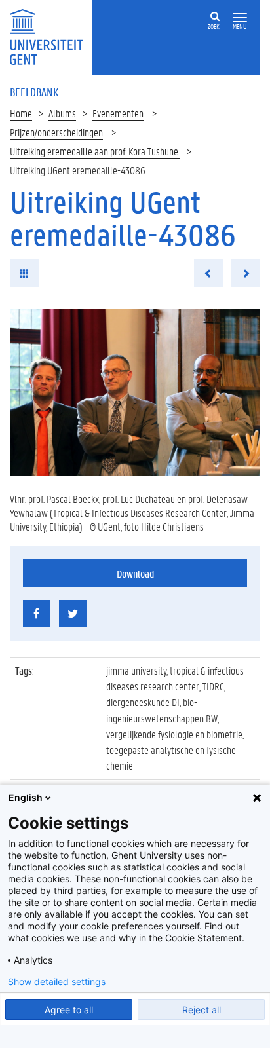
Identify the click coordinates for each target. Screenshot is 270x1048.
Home (21, 113)
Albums (62, 113)
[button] (240, 18)
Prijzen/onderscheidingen (56, 132)
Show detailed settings (57, 982)
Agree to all (69, 1009)
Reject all (201, 1009)
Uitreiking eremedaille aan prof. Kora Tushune (95, 151)
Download (135, 573)
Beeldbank (34, 92)
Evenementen (118, 113)
